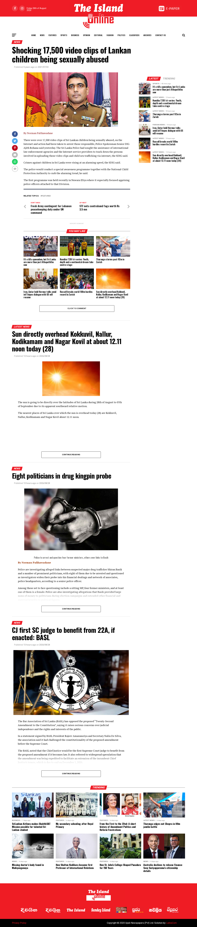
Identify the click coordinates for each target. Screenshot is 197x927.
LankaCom (171, 923)
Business (75, 35)
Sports (63, 35)
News (42, 35)
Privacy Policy (19, 923)
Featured (46, 196)
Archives (147, 35)
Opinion (86, 35)
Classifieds (134, 35)
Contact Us (160, 35)
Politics (121, 35)
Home (33, 35)
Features (52, 35)
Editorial (98, 35)
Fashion (110, 35)
